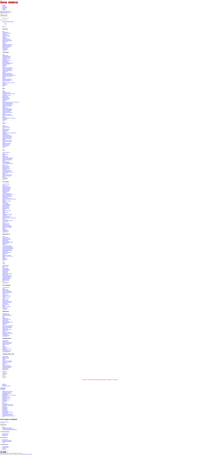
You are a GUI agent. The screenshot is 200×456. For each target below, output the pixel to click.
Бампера (3, 209)
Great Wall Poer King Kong (8, 220)
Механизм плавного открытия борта (8, 75)
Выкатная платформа (6, 63)
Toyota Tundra (4, 410)
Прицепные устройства (6, 45)
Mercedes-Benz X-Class (6, 397)
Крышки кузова (5, 154)
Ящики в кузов (5, 84)
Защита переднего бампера (7, 40)
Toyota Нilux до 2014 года (7, 393)
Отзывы (3, 8)
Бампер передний (5, 97)
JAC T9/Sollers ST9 (6, 152)
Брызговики (4, 59)
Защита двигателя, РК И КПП (7, 103)
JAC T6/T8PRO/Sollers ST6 (8, 163)
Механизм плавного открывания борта (9, 132)
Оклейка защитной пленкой (7, 44)
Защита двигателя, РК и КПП (7, 157)
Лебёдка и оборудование (6, 170)
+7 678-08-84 (4, 12)
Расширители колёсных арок (7, 79)
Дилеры (3, 5)
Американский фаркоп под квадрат (8, 93)
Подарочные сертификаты (7, 440)
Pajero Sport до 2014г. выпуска (7, 413)
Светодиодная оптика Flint (7, 246)
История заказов (5, 447)
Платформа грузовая (6, 277)
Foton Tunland (4, 403)
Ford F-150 (4, 406)
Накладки (4, 43)
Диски (3, 66)
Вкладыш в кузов (5, 99)
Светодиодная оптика (6, 80)
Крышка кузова (5, 32)
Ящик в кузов (4, 48)
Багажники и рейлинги (6, 33)
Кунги (3, 31)
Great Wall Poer (6, 203)
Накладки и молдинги (6, 111)
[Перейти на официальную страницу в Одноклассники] (2, 388)
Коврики (4, 36)
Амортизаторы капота (6, 92)
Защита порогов (5, 270)
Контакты (4, 9)
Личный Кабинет (5, 446)
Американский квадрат (6, 56)
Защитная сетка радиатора (7, 67)
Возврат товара (5, 434)
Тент (3, 81)
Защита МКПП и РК (6, 269)
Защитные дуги (5, 71)
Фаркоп (3, 155)
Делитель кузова (5, 206)
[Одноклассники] (2, 452)
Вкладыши (4, 64)
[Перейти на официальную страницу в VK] (1, 388)
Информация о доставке (6, 427)
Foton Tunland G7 (6, 287)
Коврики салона (5, 274)
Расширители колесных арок (7, 115)
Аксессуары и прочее (6, 58)
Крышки (4, 91)
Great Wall (4, 401)
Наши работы (4, 7)
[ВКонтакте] (1, 452)
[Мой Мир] (4, 452)
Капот (3, 316)
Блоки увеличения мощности (7, 62)
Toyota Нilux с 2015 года (6, 392)
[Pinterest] (5, 452)
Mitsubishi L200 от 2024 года (7, 391)
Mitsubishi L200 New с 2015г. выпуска (9, 395)
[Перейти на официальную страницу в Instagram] (3, 388)
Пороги (3, 42)
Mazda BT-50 (4, 409)
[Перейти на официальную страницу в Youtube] (4, 388)
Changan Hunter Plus (6, 399)
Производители (5, 439)
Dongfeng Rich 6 (5, 411)
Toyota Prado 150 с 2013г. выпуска (8, 415)
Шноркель (4, 83)
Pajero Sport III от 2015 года (7, 414)
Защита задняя (5, 271)
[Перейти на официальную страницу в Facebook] (0, 388)
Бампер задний (5, 96)
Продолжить (2, 422)
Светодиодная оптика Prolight (7, 247)
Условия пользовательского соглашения (9, 429)
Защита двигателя (5, 38)
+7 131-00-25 (5, 11)
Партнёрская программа (6, 441)
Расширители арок (5, 144)
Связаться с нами (5, 433)
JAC (3, 402)
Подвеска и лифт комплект (7, 109)
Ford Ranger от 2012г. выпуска (7, 404)
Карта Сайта (4, 435)
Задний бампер (5, 130)
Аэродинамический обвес (7, 315)
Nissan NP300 (4, 408)
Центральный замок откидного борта (9, 217)
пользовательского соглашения (26, 454)
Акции (3, 442)
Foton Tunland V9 (6, 297)
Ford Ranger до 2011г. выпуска (7, 405)
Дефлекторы (4, 37)
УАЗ (3, 416)
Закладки (4, 448)
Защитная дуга (5, 41)
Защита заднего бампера (6, 39)
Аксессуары (4, 94)
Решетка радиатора (5, 47)
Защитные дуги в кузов (6, 137)
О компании (4, 6)
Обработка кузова (5, 313)
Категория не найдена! (6, 385)
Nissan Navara (4, 407)
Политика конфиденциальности (8, 428)
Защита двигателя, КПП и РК (7, 68)
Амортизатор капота (6, 35)
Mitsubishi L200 (5, 394)
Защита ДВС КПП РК (6, 204)
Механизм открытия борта (7, 46)
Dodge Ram (4, 398)
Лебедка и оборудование (6, 73)
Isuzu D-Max (4, 400)
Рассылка (4, 449)
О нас (3, 426)
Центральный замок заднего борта (8, 82)
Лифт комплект (5, 253)
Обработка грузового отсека (7, 74)
